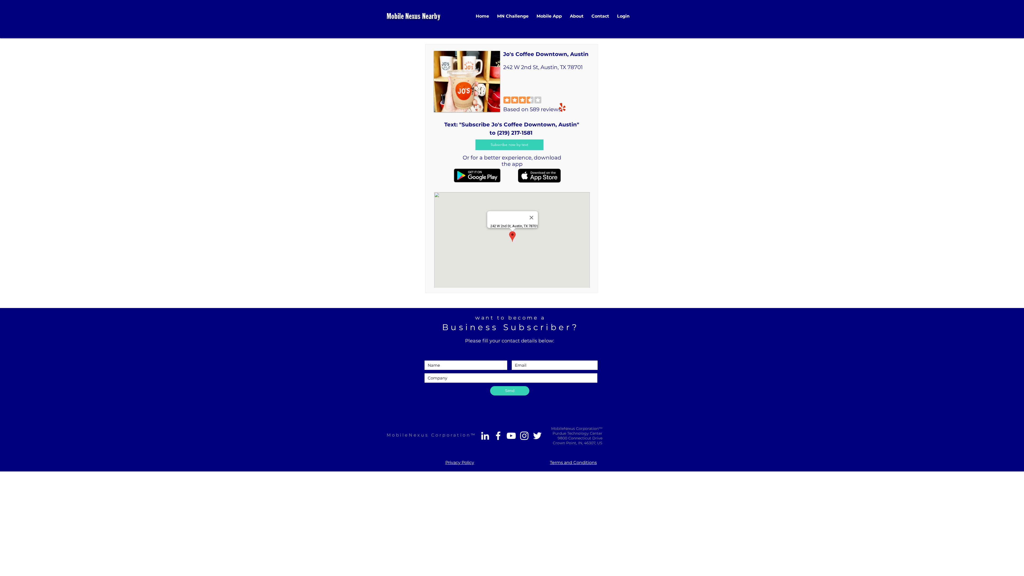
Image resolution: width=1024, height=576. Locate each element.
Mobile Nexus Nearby (413, 17)
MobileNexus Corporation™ (431, 435)
